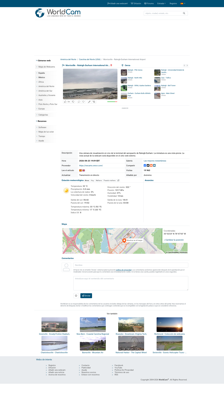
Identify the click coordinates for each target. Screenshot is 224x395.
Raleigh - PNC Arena (135, 70)
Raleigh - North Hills (135, 78)
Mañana (99, 180)
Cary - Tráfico (166, 78)
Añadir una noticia (56, 372)
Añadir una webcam (56, 370)
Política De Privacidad (124, 370)
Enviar (87, 295)
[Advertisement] (112, 37)
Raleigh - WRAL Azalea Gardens (139, 85)
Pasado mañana (110, 180)
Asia (40, 100)
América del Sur (45, 91)
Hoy (92, 180)
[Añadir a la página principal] (83, 101)
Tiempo (41, 136)
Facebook (119, 365)
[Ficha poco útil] (73, 101)
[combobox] (166, 13)
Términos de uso (122, 372)
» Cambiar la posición (174, 240)
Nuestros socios (89, 372)
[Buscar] (184, 13)
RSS (116, 375)
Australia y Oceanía (46, 95)
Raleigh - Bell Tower (168, 85)
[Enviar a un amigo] (154, 165)
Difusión (137, 3)
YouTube (118, 368)
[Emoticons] (76, 295)
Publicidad (86, 368)
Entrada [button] (160, 3)
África (41, 82)
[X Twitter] (148, 165)
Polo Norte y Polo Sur (47, 104)
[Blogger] (151, 165)
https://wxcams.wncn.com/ (91, 165)
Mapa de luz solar (46, 132)
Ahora (87, 180)
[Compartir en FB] (145, 165)
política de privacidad (123, 270)
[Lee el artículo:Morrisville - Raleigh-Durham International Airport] (80, 170)
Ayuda (41, 141)
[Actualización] (118, 180)
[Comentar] (79, 101)
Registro (173, 3)
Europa (41, 109)
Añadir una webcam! (119, 3)
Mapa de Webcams (46, 67)
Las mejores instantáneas (155, 161)
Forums (150, 3)
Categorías (43, 115)
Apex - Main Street (167, 93)
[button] (183, 3)
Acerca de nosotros (57, 375)
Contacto (86, 365)
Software (42, 127)
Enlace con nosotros (91, 375)
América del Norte (46, 86)
